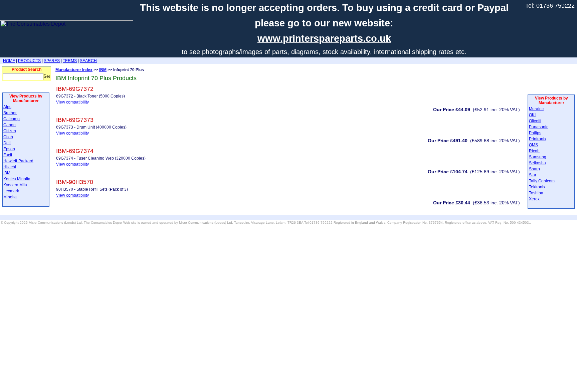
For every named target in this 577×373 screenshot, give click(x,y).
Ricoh (534, 151)
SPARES (52, 60)
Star (532, 175)
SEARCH (88, 60)
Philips (535, 133)
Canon (9, 125)
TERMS (70, 60)
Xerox (534, 199)
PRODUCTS (29, 60)
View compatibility (72, 102)
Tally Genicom (542, 181)
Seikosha (537, 163)
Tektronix (537, 187)
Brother (10, 113)
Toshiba (536, 193)
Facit (7, 155)
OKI (532, 115)
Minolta (10, 197)
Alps (7, 107)
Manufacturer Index (73, 69)
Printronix (537, 139)
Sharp (534, 169)
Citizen (9, 131)
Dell (7, 143)
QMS (533, 145)
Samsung (537, 157)
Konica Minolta (16, 179)
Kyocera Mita (15, 185)
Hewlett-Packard (18, 161)
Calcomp (11, 119)
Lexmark (11, 191)
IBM (6, 173)
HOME (9, 60)
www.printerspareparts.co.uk (324, 38)
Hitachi (9, 167)
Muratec (536, 109)
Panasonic (538, 127)
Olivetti (535, 121)
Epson (9, 149)
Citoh (8, 137)
